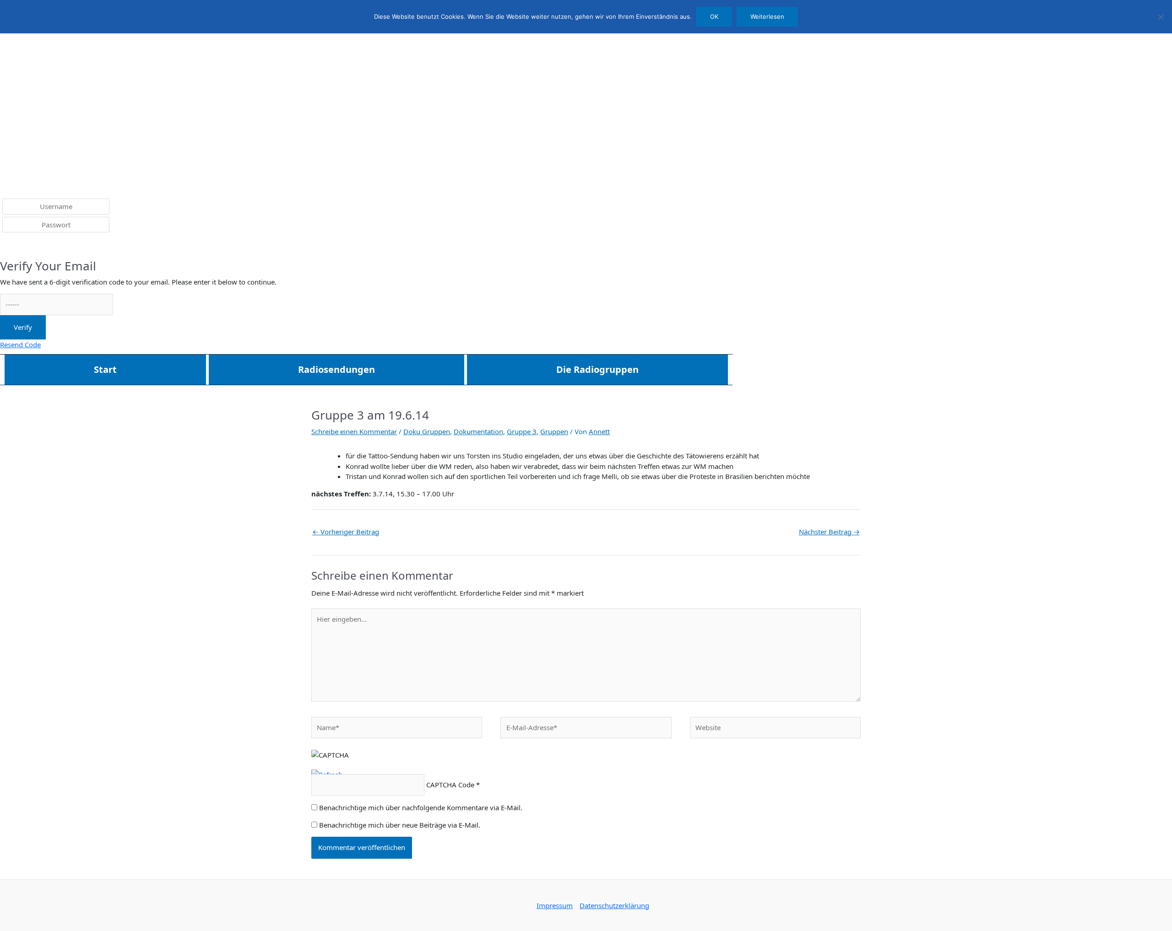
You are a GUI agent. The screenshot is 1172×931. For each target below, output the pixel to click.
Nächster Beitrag (829, 531)
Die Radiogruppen (597, 369)
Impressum (555, 905)
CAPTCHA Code (450, 784)
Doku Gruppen (426, 431)
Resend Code (20, 344)
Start (105, 369)
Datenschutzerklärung (614, 905)
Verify (23, 327)
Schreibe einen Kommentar (354, 431)
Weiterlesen (767, 16)
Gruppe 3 (522, 431)
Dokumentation (478, 431)
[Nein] (1160, 17)
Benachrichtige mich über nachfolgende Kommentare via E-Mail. (420, 807)
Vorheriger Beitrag (345, 531)
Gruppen (554, 431)
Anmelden (23, 246)
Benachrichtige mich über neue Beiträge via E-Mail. (399, 824)
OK (714, 16)
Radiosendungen (336, 369)
